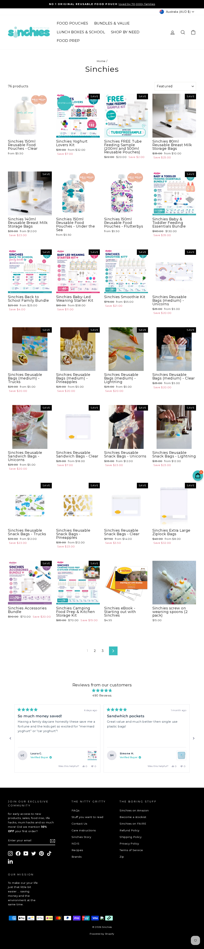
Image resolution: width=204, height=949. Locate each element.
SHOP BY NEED (125, 32)
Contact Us (79, 823)
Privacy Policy (129, 843)
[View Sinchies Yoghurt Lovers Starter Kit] (92, 755)
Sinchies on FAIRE (133, 823)
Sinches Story (81, 837)
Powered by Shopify (102, 933)
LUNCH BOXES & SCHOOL (81, 32)
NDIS (75, 843)
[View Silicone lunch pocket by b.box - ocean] (181, 755)
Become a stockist (133, 817)
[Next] (193, 738)
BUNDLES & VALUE (112, 23)
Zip (122, 856)
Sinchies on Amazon (134, 810)
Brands (76, 856)
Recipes (77, 850)
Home (101, 61)
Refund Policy (129, 830)
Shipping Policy (130, 837)
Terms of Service (131, 850)
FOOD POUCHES (72, 23)
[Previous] (10, 738)
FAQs (75, 810)
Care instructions (84, 830)
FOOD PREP (68, 40)
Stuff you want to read (87, 817)
